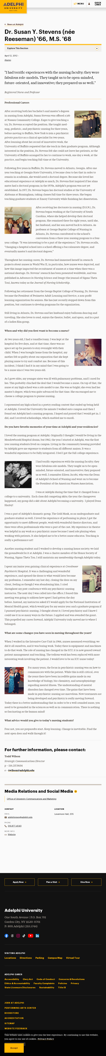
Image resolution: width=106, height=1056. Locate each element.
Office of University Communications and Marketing (31, 799)
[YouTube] (30, 936)
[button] (79, 4)
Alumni (8, 60)
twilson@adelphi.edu (21, 770)
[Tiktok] (24, 935)
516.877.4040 (15, 826)
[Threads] (12, 935)
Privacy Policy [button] (46, 1038)
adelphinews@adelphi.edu (20, 817)
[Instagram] (18, 935)
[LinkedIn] (37, 935)
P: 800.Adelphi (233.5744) (21, 926)
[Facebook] (6, 936)
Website (12, 835)
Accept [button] (14, 1048)
